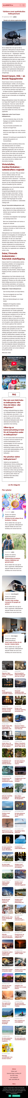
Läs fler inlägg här (14, 485)
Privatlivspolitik (16, 1095)
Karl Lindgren (14, 636)
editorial (24, 20)
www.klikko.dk (15, 1079)
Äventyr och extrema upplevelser (12, 20)
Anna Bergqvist (14, 594)
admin (15, 17)
